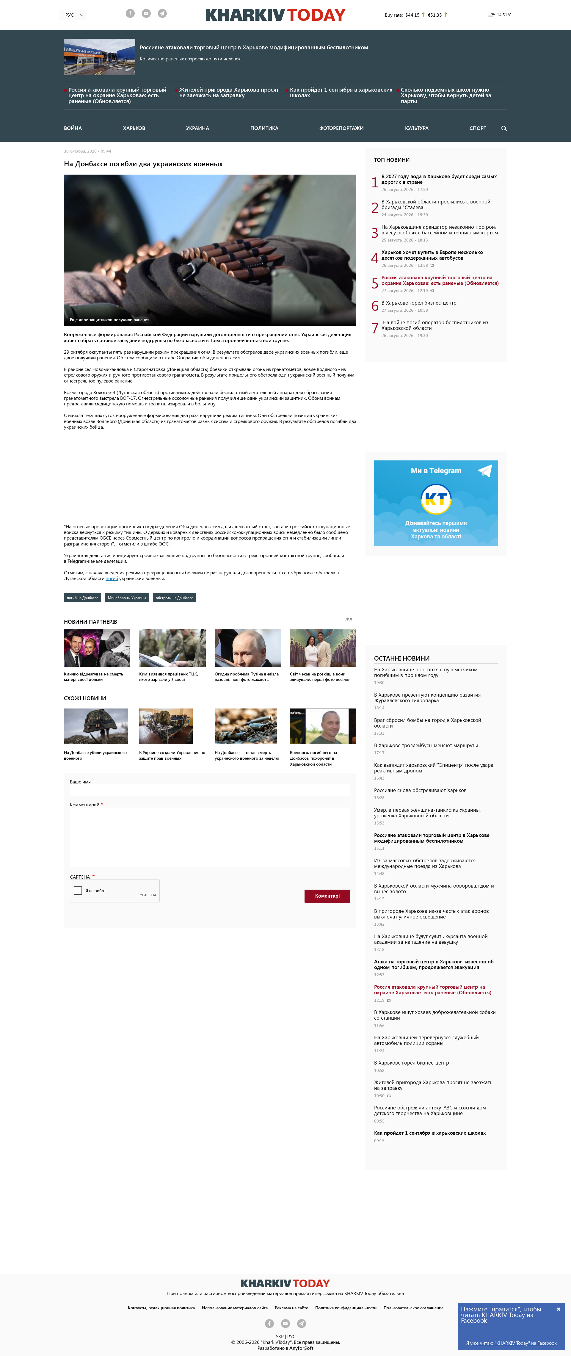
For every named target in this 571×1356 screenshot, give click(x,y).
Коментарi (327, 896)
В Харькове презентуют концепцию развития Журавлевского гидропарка (427, 697)
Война (73, 128)
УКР (280, 1336)
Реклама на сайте (291, 1307)
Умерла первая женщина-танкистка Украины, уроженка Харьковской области (427, 812)
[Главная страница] (285, 1283)
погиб (112, 578)
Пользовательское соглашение (413, 1307)
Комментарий (84, 804)
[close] (559, 1309)
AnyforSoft (301, 1348)
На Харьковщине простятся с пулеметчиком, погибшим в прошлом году (426, 672)
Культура (417, 128)
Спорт (478, 128)
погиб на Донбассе (82, 597)
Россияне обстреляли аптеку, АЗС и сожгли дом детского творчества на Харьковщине (430, 1110)
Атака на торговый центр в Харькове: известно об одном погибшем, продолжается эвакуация (434, 964)
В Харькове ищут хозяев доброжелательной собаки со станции (435, 1015)
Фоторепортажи (341, 128)
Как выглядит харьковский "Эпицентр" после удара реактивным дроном (433, 767)
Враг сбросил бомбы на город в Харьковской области (427, 723)
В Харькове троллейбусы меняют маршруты (426, 745)
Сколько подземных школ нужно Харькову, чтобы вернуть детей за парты (446, 95)
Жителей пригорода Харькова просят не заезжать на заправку (229, 92)
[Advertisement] (210, 477)
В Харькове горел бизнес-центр (419, 302)
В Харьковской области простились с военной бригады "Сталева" (436, 204)
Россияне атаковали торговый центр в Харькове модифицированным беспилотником (254, 47)
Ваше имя (80, 781)
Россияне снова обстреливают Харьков (420, 790)
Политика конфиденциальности (346, 1307)
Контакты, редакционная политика (161, 1307)
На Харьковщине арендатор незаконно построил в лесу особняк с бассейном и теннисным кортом (440, 229)
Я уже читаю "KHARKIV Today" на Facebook (511, 1343)
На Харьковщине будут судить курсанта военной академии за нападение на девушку (431, 939)
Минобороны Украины (127, 597)
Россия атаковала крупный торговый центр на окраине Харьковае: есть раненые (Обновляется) (117, 95)
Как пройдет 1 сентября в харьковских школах (341, 92)
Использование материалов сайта (235, 1307)
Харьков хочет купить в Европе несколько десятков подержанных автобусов (432, 255)
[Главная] (276, 15)
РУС (291, 1336)
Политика (264, 128)
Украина (197, 128)
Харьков (134, 128)
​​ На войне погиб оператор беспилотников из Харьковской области (435, 325)
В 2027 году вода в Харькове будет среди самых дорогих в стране (439, 179)
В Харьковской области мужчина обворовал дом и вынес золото (434, 888)
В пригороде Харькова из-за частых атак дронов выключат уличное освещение (431, 913)
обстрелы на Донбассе (174, 597)
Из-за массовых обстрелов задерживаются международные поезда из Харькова (425, 863)
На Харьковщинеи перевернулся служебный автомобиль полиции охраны (426, 1040)
